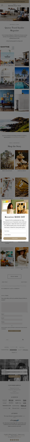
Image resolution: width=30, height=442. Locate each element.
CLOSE (26, 201)
